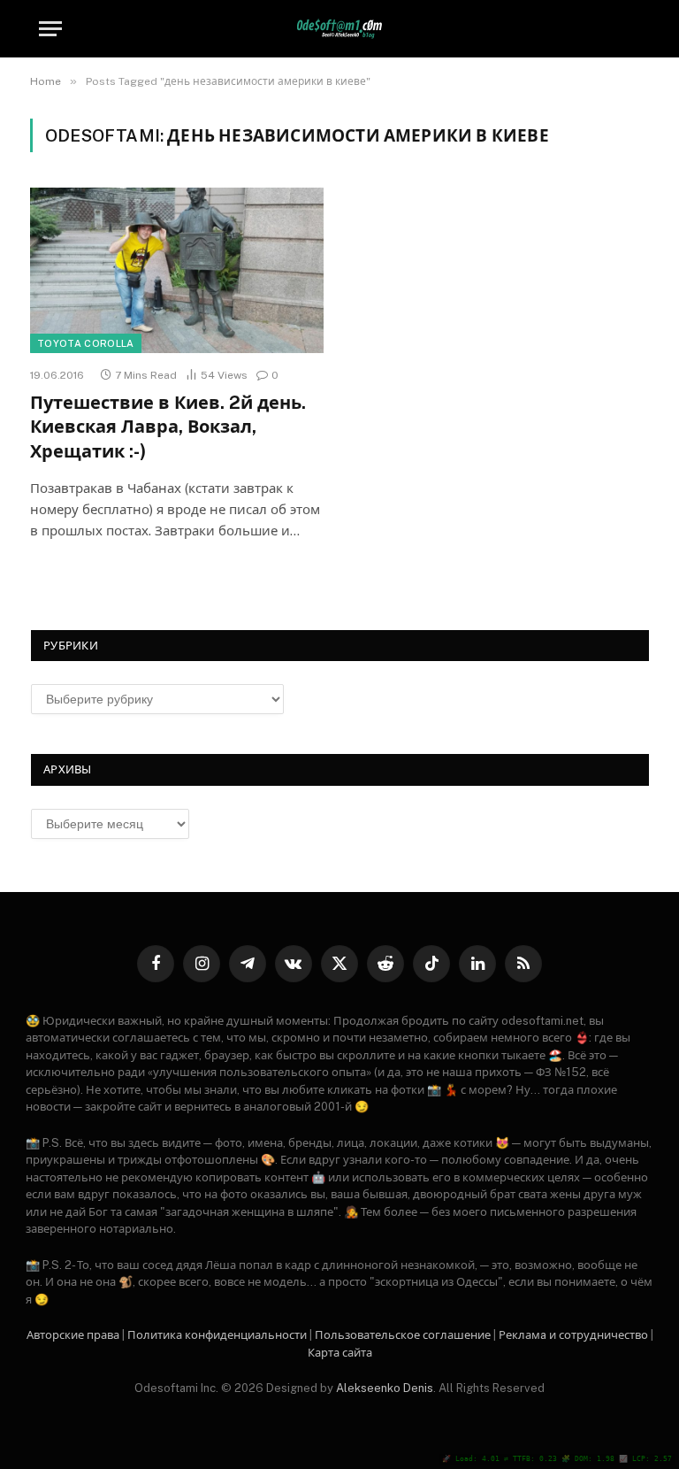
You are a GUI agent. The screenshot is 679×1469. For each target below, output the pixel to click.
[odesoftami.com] (340, 29)
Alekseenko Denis (384, 1388)
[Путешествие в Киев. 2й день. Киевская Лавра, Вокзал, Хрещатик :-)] (177, 270)
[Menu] (50, 29)
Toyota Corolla (85, 343)
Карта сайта (340, 1352)
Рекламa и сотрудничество (573, 1335)
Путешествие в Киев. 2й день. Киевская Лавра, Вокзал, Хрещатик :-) (168, 426)
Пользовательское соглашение (403, 1335)
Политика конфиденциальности (217, 1335)
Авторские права (73, 1335)
